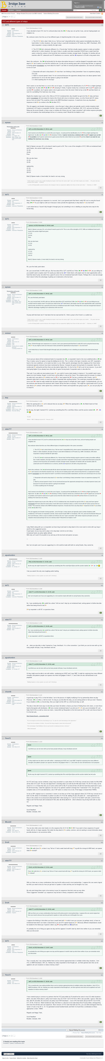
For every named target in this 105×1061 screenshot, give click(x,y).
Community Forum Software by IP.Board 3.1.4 (91, 1058)
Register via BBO (80, 7)
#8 (102, 429)
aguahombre (10, 555)
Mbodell (8, 822)
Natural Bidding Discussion (51, 13)
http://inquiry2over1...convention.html (38, 716)
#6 (102, 333)
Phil (6, 398)
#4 (102, 219)
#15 (102, 822)
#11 (102, 619)
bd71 (7, 25)
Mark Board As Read (32, 1058)
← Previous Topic (76, 1032)
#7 (102, 398)
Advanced (103, 10)
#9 (102, 555)
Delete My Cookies (21, 1058)
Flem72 (8, 738)
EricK (7, 842)
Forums (4, 10)
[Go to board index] (14, 4)
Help (100, 7)
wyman (8, 122)
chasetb (8, 692)
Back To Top (5, 1058)
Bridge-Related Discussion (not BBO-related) (29, 13)
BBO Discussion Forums (8, 13)
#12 (102, 657)
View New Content (95, 13)
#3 (102, 194)
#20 (102, 941)
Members (11, 10)
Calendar (18, 10)
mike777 (8, 429)
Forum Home (12, 1058)
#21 (102, 975)
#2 (102, 122)
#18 (102, 902)
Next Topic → (99, 1032)
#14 (102, 738)
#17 (102, 860)
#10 (102, 585)
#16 (102, 842)
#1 (102, 25)
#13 (102, 691)
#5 (102, 287)
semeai (8, 333)
